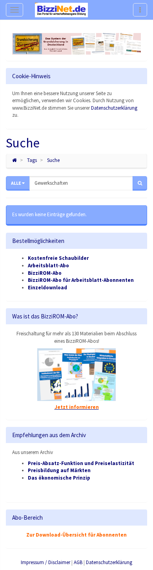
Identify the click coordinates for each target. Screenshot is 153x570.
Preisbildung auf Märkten (59, 470)
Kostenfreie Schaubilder (58, 258)
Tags (32, 160)
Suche (53, 160)
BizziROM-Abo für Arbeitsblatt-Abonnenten (81, 280)
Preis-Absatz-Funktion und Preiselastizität (81, 463)
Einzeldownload (47, 287)
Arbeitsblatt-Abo (48, 265)
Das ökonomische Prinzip (59, 477)
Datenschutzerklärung (114, 108)
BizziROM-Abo (45, 273)
